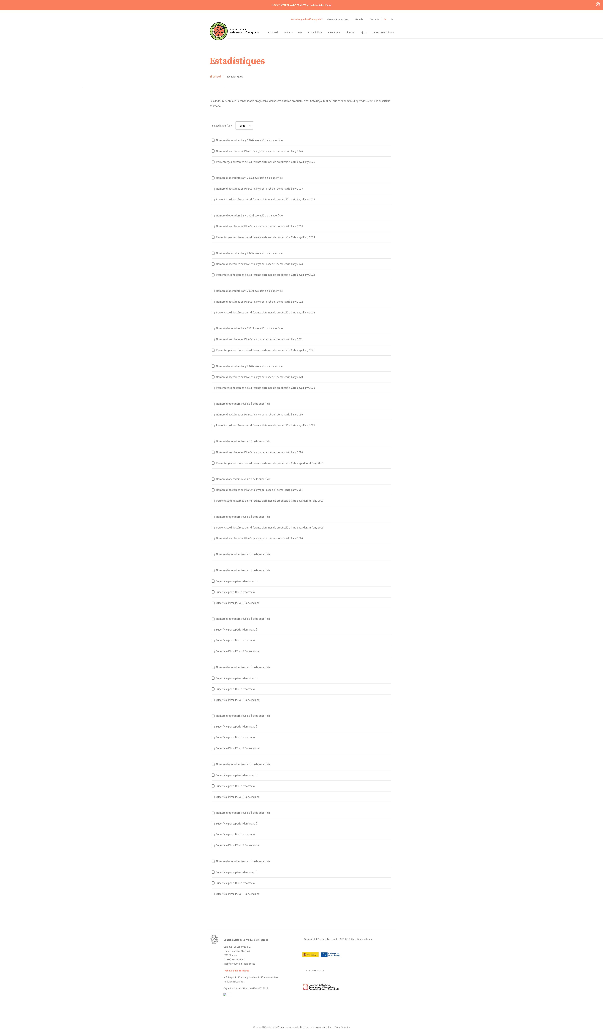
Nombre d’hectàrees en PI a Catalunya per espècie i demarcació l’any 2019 (259, 414)
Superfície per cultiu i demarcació (235, 592)
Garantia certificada (383, 32)
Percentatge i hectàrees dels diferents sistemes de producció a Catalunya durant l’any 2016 (269, 527)
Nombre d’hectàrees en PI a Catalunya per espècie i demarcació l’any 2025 (259, 188)
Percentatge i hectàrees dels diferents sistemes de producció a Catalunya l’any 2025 (265, 199)
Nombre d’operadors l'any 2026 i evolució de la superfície (249, 140)
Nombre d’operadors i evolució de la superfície (243, 403)
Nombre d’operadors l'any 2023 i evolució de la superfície (249, 253)
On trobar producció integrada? (306, 19)
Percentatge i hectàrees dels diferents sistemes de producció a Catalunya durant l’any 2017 (269, 500)
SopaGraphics (342, 1027)
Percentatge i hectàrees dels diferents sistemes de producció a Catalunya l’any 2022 (265, 312)
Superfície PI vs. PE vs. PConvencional (238, 603)
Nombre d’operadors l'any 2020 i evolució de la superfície (249, 366)
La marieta (334, 32)
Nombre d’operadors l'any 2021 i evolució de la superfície (249, 328)
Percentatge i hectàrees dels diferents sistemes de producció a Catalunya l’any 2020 (265, 388)
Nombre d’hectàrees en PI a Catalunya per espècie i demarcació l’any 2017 (259, 490)
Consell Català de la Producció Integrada (244, 31)
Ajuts (364, 32)
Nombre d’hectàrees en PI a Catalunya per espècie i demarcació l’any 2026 (259, 151)
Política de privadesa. (246, 977)
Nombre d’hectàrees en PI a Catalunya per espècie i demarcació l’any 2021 (259, 339)
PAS (300, 32)
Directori (351, 32)
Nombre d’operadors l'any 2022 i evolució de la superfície (249, 291)
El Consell (273, 32)
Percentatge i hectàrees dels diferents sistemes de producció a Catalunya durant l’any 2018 (269, 463)
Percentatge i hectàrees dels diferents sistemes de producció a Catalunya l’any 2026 (265, 162)
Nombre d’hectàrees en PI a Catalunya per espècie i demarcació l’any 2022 (259, 301)
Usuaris (359, 19)
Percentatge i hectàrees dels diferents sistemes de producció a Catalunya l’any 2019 (265, 425)
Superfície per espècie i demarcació (236, 581)
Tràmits (288, 32)
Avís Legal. (229, 977)
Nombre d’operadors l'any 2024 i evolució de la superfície (249, 215)
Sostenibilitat (315, 32)
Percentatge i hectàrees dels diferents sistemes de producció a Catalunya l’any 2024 (265, 237)
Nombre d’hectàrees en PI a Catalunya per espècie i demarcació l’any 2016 (259, 538)
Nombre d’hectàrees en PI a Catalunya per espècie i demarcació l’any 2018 (259, 452)
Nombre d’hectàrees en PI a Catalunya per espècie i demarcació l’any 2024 (259, 226)
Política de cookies (268, 977)
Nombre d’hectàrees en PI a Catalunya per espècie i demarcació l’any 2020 (259, 377)
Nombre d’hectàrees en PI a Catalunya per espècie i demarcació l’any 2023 (259, 264)
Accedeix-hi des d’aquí (319, 5)
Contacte (374, 19)
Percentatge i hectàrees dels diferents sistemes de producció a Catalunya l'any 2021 (265, 350)
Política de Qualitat (233, 981)
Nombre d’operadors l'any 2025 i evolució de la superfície (249, 178)
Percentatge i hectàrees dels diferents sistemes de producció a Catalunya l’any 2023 (265, 275)
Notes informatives (338, 19)
